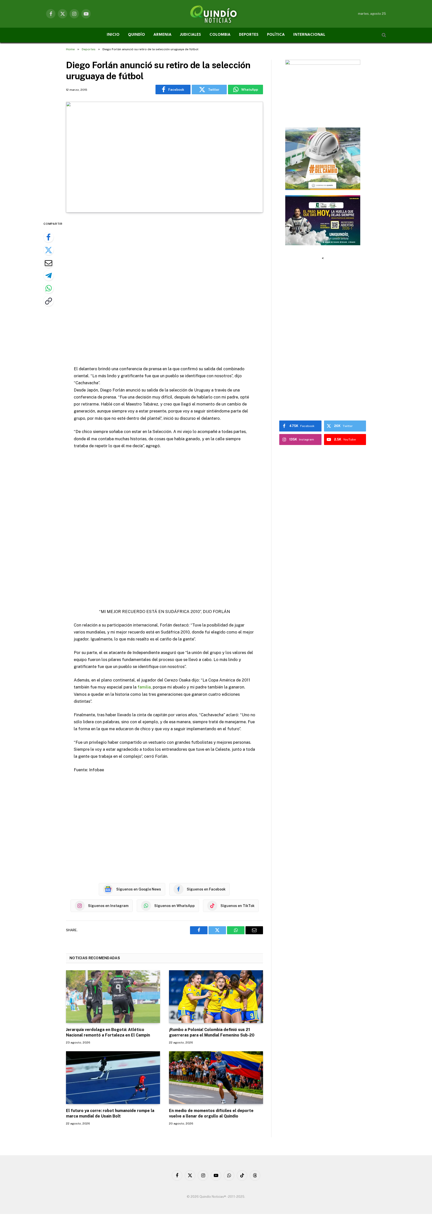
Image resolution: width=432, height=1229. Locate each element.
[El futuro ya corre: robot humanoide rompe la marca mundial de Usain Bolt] (113, 1077)
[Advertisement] (164, 289)
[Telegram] (49, 275)
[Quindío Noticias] (216, 14)
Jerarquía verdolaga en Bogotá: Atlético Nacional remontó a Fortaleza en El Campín (108, 1032)
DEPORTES (248, 35)
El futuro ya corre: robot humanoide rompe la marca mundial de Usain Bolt (110, 1113)
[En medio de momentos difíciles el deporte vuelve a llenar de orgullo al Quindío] (216, 1077)
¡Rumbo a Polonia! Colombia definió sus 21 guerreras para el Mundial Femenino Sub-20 (211, 1032)
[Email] (49, 263)
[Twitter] (49, 250)
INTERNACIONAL (309, 35)
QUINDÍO (136, 35)
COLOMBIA (220, 35)
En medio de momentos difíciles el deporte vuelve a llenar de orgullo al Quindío (211, 1113)
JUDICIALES (190, 35)
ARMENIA (163, 35)
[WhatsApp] (49, 288)
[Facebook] (49, 237)
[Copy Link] (49, 301)
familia (144, 687)
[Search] (383, 35)
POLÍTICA (276, 35)
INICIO (113, 35)
